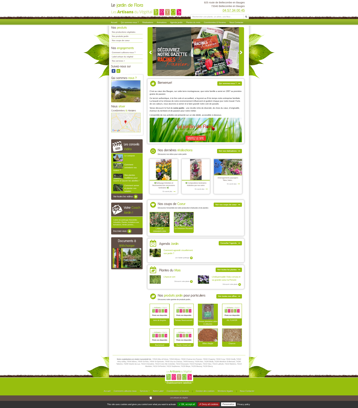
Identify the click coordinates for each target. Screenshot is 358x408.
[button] (150, 51)
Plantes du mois (193, 22)
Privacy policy (243, 404)
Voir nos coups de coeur (226, 205)
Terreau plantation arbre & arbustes (207, 322)
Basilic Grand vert (183, 345)
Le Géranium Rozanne (184, 228)
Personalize (228, 404)
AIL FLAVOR (232, 320)
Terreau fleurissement (183, 320)
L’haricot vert (169, 277)
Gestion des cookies (205, 391)
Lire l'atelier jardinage (182, 258)
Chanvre (232, 343)
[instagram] (118, 71)
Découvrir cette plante (182, 281)
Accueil (114, 22)
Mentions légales (225, 391)
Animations (162, 22)
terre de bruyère (159, 320)
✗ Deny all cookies (208, 404)
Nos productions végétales (123, 32)
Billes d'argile (207, 343)
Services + (145, 391)
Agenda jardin (176, 22)
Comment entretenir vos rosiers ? (125, 167)
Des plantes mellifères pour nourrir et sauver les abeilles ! (126, 178)
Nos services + (118, 61)
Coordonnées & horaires (178, 391)
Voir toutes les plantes (227, 270)
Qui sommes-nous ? (130, 22)
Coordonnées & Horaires (215, 22)
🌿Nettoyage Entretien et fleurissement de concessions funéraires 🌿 (163, 185)
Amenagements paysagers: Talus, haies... (228, 179)
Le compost (129, 156)
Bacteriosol (159, 345)
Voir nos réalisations (228, 151)
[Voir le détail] (118, 157)
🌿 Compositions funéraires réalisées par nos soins (195, 184)
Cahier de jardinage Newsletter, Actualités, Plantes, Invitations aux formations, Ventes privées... (126, 222)
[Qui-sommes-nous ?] (126, 91)
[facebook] (113, 71)
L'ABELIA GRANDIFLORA (159, 230)
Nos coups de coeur (121, 40)
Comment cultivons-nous (125, 391)
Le (127, 5)
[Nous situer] (126, 122)
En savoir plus (168, 191)
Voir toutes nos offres (227, 296)
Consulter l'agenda (228, 243)
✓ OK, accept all (187, 404)
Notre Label (158, 391)
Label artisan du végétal (122, 57)
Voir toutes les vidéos (123, 196)
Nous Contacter (236, 22)
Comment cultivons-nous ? (124, 52)
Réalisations (147, 22)
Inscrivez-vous (120, 231)
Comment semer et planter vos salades (131, 188)
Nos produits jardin (120, 36)
